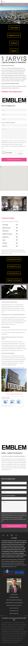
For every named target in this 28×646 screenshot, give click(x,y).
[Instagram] (16, 535)
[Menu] (1, 4)
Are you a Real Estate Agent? (8, 122)
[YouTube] (12, 535)
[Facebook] (3, 535)
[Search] (26, 4)
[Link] (3, 1)
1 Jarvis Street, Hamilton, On (14, 394)
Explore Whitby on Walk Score (7, 405)
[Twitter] (7, 535)
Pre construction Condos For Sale (17, 367)
